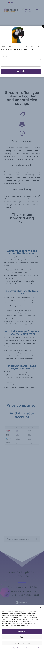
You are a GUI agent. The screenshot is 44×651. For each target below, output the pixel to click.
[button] (41, 608)
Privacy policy (23, 648)
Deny (22, 637)
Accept (22, 631)
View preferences (22, 643)
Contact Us (35, 648)
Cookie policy (10, 648)
